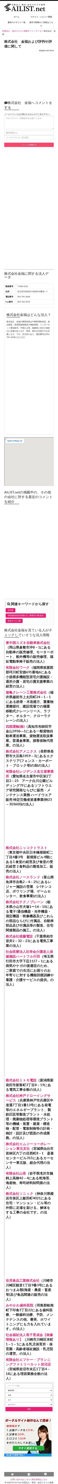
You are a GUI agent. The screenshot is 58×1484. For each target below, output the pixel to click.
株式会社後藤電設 (19, 936)
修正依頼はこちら (40, 1479)
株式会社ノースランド (23, 877)
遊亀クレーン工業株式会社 (26, 692)
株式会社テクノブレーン (25, 902)
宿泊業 (10, 610)
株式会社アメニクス (21, 751)
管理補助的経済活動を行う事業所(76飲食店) (26, 615)
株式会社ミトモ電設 (21, 1080)
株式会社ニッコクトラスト (26, 848)
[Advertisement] (29, 74)
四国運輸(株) (15, 726)
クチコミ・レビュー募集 (41, 16)
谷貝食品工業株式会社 (23, 1280)
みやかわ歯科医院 (19, 1305)
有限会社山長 (16, 1173)
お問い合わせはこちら (20, 1479)
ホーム (17, 16)
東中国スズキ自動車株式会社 (28, 643)
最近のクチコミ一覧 (16, 22)
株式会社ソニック (19, 1193)
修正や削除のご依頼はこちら (41, 23)
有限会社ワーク (18, 667)
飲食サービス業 (14, 621)
